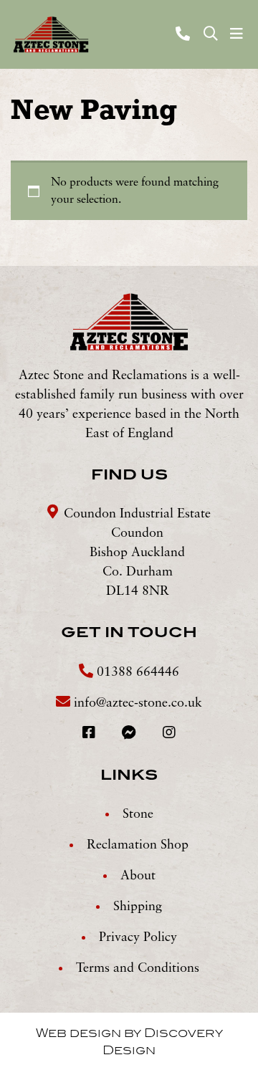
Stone (138, 814)
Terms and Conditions (137, 968)
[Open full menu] (236, 34)
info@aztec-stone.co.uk (138, 703)
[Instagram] (169, 733)
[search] (210, 34)
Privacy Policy (138, 937)
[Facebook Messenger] (131, 733)
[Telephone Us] (184, 34)
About (138, 875)
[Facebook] (90, 733)
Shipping (137, 906)
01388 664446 (136, 672)
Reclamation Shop (137, 845)
